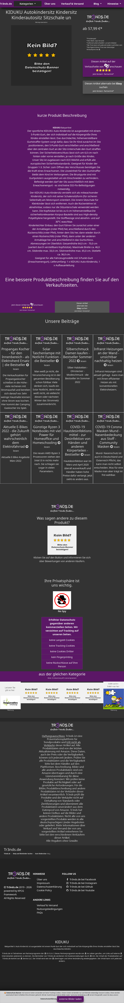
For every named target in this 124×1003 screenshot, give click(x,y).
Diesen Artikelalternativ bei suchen (82, 307)
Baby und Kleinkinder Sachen (22, 854)
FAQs (40, 912)
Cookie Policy (44, 890)
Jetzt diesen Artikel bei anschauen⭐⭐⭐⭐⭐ (27, 307)
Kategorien (27, 3)
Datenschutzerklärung (49, 886)
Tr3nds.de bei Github (81, 886)
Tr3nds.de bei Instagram (83, 883)
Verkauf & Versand (72, 3)
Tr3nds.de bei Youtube (81, 890)
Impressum (43, 883)
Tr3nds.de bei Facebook (82, 879)
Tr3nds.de (6, 3)
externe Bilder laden (70, 999)
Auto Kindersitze (40, 854)
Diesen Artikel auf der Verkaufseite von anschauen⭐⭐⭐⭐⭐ (103, 67)
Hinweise (113, 3)
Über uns (49, 3)
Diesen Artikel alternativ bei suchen (103, 87)
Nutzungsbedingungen (49, 909)
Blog (97, 3)
